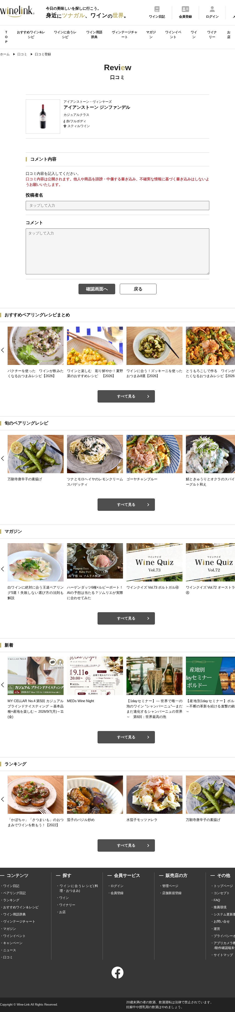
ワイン (194, 34)
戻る (138, 288)
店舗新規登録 (172, 893)
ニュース (9, 950)
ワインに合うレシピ (65, 34)
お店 (228, 34)
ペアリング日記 (14, 893)
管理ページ (170, 886)
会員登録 (117, 893)
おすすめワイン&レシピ (31, 34)
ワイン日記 (11, 886)
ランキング (11, 900)
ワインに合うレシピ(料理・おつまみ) (79, 888)
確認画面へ (97, 288)
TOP (6, 37)
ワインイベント (173, 34)
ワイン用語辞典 (94, 34)
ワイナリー (212, 34)
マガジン (151, 34)
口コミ (8, 957)
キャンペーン (12, 943)
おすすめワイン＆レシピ (21, 907)
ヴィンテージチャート (124, 34)
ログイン (117, 886)
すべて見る (126, 396)
